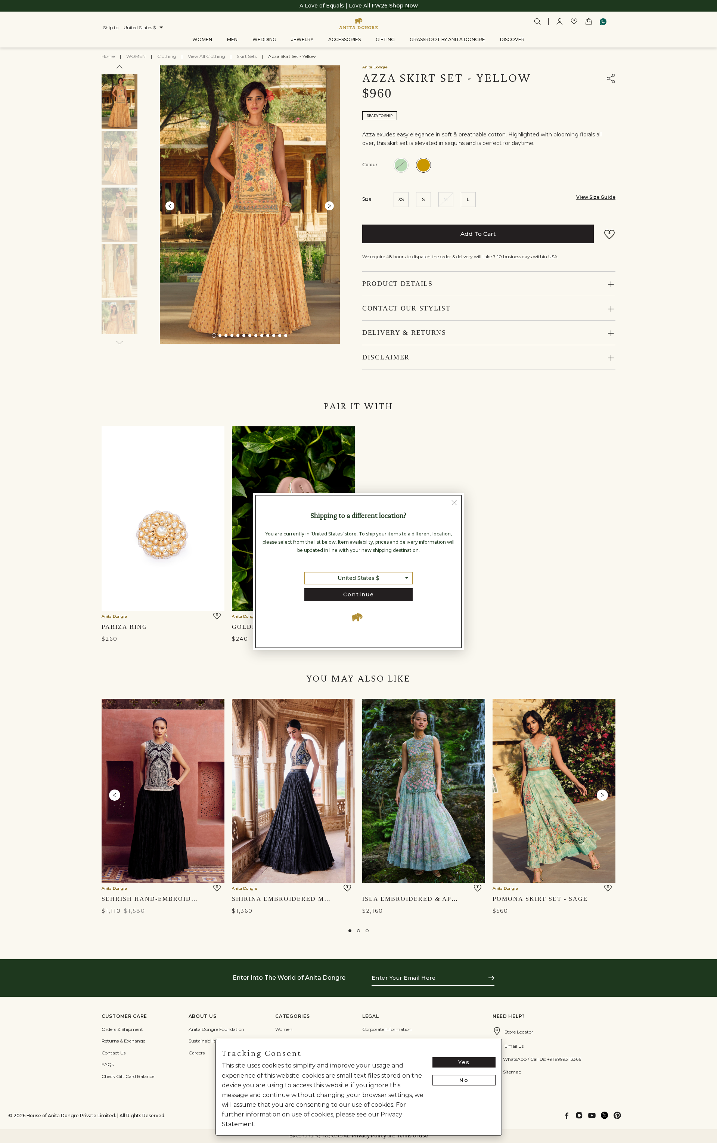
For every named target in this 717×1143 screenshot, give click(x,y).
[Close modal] (454, 503)
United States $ (358, 578)
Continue (358, 594)
